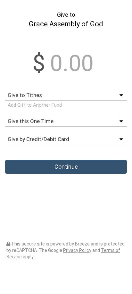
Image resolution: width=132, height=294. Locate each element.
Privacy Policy (77, 250)
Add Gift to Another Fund (35, 105)
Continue (66, 166)
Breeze (82, 243)
